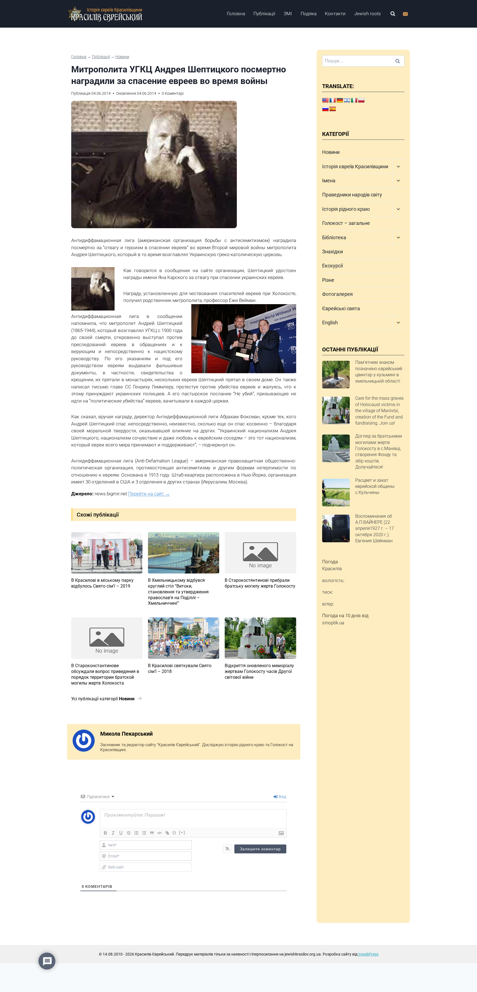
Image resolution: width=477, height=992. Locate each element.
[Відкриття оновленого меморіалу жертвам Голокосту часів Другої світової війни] (260, 638)
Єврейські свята (341, 308)
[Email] (405, 14)
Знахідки (332, 251)
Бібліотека (334, 237)
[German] (339, 100)
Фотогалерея (337, 294)
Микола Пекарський (126, 733)
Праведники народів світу (352, 195)
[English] (325, 100)
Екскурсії (332, 266)
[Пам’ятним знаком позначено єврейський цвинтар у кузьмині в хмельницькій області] (336, 374)
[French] (332, 100)
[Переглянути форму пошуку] (393, 14)
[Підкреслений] (121, 833)
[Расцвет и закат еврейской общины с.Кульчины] (336, 492)
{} (174, 832)
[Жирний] (105, 833)
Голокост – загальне (346, 223)
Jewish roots (367, 13)
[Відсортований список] (136, 833)
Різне (328, 280)
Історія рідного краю (346, 209)
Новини (122, 56)
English (330, 322)
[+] (182, 832)
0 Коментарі (173, 93)
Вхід (282, 796)
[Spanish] (332, 109)
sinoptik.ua (333, 622)
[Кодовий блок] (159, 833)
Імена (328, 180)
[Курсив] (113, 833)
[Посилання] (167, 833)
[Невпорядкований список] (144, 833)
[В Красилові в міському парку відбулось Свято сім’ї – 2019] (106, 552)
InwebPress (368, 954)
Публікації (264, 13)
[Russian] (325, 109)
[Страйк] (128, 833)
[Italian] (354, 100)
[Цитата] (152, 833)
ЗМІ (288, 13)
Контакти (335, 13)
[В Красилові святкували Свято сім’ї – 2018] (183, 638)
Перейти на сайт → (149, 493)
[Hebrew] (347, 100)
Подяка (309, 13)
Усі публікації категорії (102, 698)
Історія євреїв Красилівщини (355, 166)
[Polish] (361, 100)
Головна (236, 13)
